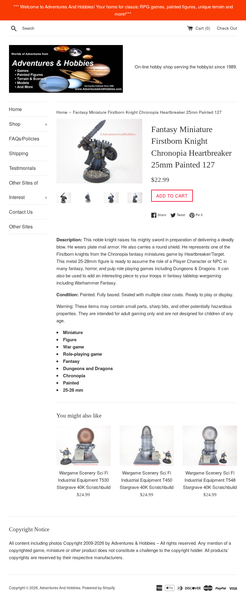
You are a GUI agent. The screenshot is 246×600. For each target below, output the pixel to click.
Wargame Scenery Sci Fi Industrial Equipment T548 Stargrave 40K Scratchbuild (210, 479)
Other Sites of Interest (28, 190)
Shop (28, 123)
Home (15, 109)
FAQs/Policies (24, 138)
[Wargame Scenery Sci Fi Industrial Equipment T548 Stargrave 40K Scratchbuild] (210, 446)
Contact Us (21, 211)
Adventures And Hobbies (60, 587)
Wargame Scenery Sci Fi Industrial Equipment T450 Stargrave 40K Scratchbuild (146, 479)
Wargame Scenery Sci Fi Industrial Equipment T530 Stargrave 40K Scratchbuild (83, 479)
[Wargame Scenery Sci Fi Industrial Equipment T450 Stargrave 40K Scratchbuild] (147, 446)
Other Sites (21, 226)
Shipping (18, 153)
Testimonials (22, 167)
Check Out (227, 28)
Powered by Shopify (98, 587)
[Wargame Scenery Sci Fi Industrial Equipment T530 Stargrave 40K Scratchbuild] (83, 446)
